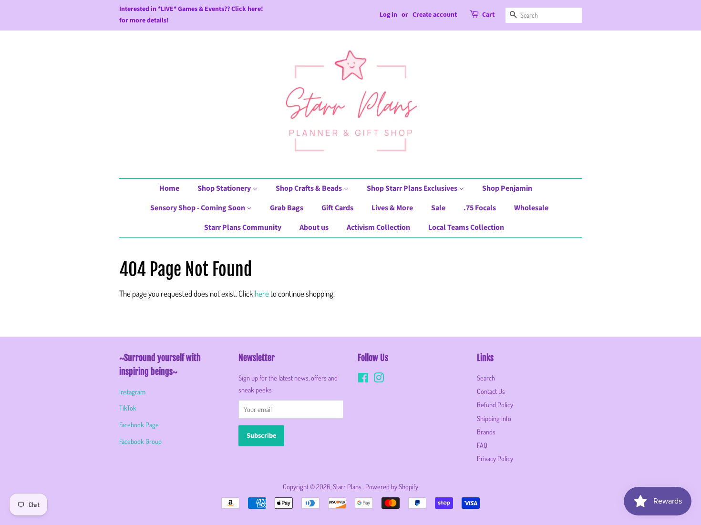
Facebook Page (139, 424)
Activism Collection (378, 227)
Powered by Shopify (391, 486)
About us (314, 227)
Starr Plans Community (242, 227)
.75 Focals (480, 208)
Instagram (132, 391)
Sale (438, 208)
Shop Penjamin (507, 188)
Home (169, 188)
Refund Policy (495, 404)
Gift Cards (337, 208)
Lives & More (392, 208)
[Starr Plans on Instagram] (378, 379)
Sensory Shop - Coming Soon (198, 208)
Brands (486, 431)
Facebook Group (140, 441)
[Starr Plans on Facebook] (363, 379)
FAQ (482, 445)
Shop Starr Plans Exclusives (413, 188)
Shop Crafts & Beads (309, 188)
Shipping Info (494, 418)
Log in (388, 15)
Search (486, 377)
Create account (434, 15)
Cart (488, 15)
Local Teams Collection (466, 227)
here (262, 293)
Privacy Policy (495, 458)
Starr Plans (348, 486)
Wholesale (531, 208)
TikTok (127, 407)
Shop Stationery (224, 188)
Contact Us (491, 391)
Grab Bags (286, 208)
